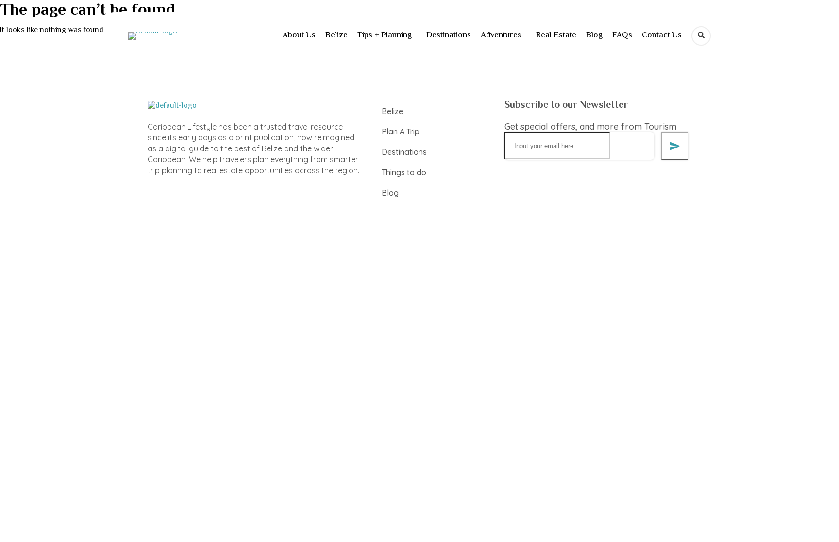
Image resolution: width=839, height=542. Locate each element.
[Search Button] (701, 36)
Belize (336, 35)
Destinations (448, 35)
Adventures (501, 35)
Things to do (404, 172)
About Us (299, 35)
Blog (594, 35)
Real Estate (556, 35)
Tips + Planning (384, 35)
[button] (387, 35)
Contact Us (662, 35)
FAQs (622, 35)
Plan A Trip (401, 131)
